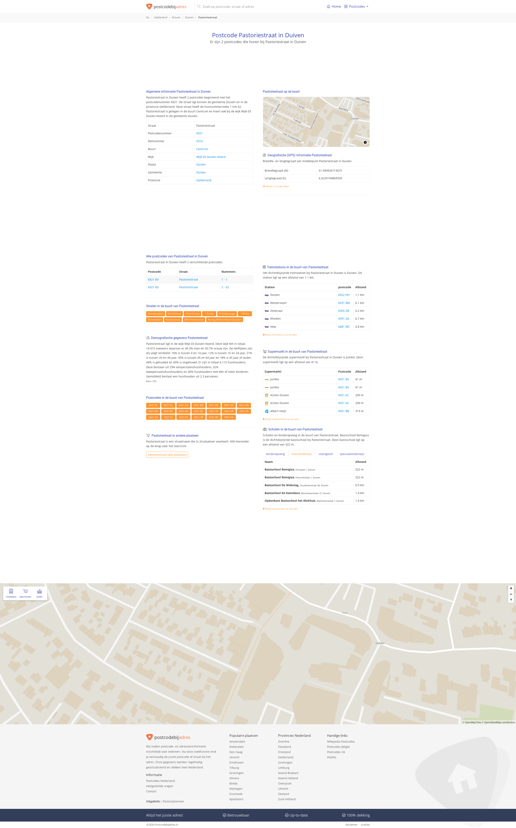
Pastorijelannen (173, 801)
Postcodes (357, 6)
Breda (233, 783)
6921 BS (213, 405)
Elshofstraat (174, 313)
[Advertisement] (258, 62)
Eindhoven (236, 762)
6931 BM (344, 303)
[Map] (316, 122)
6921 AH (183, 405)
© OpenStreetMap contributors (498, 722)
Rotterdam (236, 747)
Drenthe (283, 741)
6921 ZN (229, 405)
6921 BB (153, 411)
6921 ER (228, 411)
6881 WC (344, 327)
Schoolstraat (192, 313)
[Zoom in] (511, 588)
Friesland (284, 752)
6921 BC (198, 411)
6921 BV (153, 279)
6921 (199, 133)
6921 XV (228, 417)
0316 (199, 141)
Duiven (201, 164)
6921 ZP (244, 411)
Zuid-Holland (287, 799)
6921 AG (183, 411)
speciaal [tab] (352, 454)
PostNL (331, 757)
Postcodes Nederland (160, 781)
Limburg (283, 768)
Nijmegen (235, 789)
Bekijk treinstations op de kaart (280, 334)
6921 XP (213, 411)
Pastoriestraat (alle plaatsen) (167, 455)
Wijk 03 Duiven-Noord (211, 157)
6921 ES (183, 417)
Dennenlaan (154, 319)
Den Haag (235, 752)
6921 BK (213, 417)
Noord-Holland (288, 778)
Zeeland (283, 794)
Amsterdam (237, 741)
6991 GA (343, 318)
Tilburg (234, 768)
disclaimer (351, 824)
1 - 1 (224, 279)
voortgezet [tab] (326, 454)
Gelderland (203, 180)
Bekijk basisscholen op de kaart (281, 508)
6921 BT (168, 411)
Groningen (236, 773)
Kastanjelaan (173, 319)
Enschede (235, 794)
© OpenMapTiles (472, 722)
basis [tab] (302, 454)
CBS (154, 381)
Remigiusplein (155, 313)
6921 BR (244, 405)
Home (336, 6)
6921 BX (153, 287)
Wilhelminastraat (194, 319)
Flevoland (284, 747)
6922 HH (344, 295)
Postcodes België (338, 747)
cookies (365, 824)
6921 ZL (168, 417)
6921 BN (198, 405)
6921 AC (168, 405)
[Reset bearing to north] (511, 600)
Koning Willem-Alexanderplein (224, 319)
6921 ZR (198, 417)
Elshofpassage (227, 313)
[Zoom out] (511, 594)
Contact (151, 791)
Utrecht (234, 757)
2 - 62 (225, 287)
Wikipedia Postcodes (341, 741)
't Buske (209, 313)
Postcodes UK (336, 752)
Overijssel (284, 783)
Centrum (202, 149)
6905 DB (343, 311)
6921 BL (153, 405)
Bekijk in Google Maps (277, 186)
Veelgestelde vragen (159, 786)
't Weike (244, 313)
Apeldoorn (236, 799)
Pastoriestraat (188, 279)
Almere (234, 778)
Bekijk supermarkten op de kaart (281, 419)
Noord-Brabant (288, 773)
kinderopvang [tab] (275, 454)
